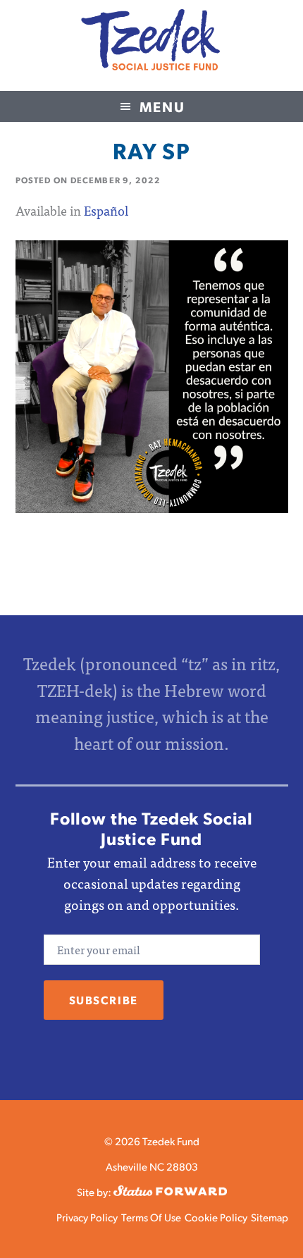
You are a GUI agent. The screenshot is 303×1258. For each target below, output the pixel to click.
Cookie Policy (216, 1216)
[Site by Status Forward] (170, 1191)
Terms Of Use (151, 1216)
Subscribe (103, 999)
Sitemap (269, 1216)
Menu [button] (162, 106)
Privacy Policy (87, 1216)
